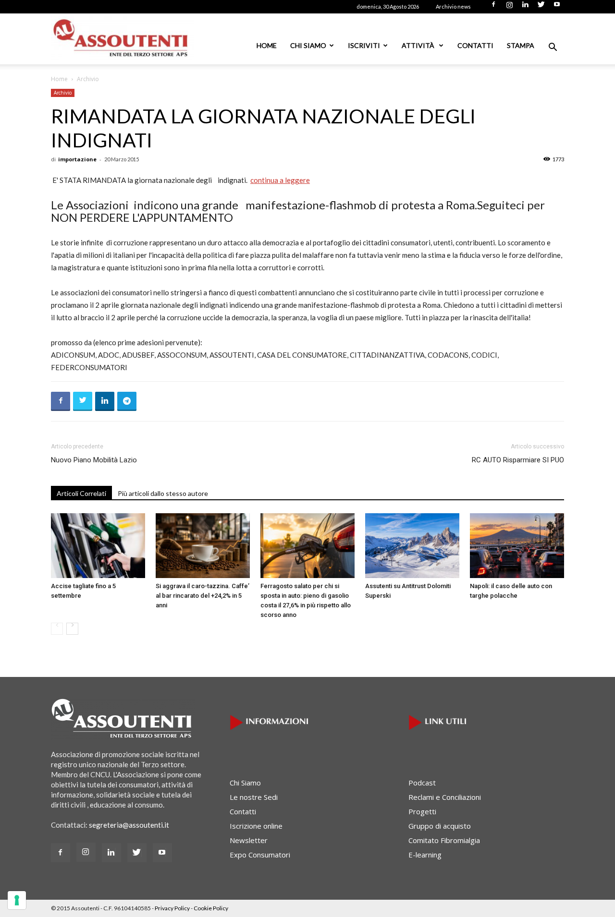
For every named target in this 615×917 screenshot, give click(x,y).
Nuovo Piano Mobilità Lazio (94, 460)
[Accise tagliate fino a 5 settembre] (98, 545)
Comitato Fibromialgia (444, 840)
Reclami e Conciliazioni (444, 797)
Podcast (422, 782)
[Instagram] (509, 7)
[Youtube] (557, 7)
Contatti (475, 45)
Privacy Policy (172, 908)
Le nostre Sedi (254, 797)
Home (267, 45)
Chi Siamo (308, 45)
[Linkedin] (525, 7)
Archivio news (453, 6)
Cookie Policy (211, 908)
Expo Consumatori (260, 854)
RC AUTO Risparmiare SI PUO (518, 460)
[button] (552, 48)
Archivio (63, 92)
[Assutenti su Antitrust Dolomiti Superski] (412, 545)
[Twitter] (541, 7)
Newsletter (249, 840)
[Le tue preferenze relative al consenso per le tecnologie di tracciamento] (17, 900)
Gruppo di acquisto (439, 826)
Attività (419, 45)
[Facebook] (493, 7)
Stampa (520, 45)
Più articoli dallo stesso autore (163, 493)
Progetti (422, 811)
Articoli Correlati (81, 493)
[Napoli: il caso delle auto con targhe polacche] (517, 545)
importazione (77, 159)
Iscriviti (364, 45)
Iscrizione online (256, 826)
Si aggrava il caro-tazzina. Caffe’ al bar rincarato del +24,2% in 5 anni (202, 595)
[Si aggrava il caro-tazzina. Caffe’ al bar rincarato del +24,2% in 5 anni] (203, 545)
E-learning (425, 854)
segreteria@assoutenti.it (129, 824)
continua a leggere (280, 180)
